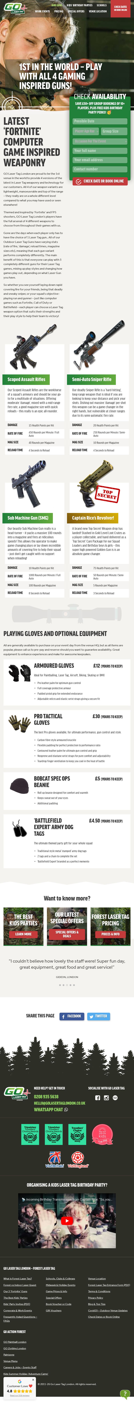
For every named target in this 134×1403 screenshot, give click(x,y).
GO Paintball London (14, 1342)
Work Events (42, 11)
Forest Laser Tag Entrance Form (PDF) (109, 1285)
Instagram (106, 1097)
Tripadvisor (115, 1097)
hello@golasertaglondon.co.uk (59, 1103)
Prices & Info (111, 934)
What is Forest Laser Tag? (17, 1278)
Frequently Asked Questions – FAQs (20, 1318)
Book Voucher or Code (58, 1304)
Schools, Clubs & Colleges (60, 1278)
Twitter (101, 1016)
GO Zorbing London (14, 1348)
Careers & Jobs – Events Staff (19, 1367)
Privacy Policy (95, 1297)
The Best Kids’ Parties (15, 1297)
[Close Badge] (33, 1380)
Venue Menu (10, 1361)
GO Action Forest (14, 1332)
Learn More (23, 934)
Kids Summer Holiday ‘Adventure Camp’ (25, 1373)
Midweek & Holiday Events (60, 1285)
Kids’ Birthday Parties (79, 5)
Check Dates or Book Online (104, 1316)
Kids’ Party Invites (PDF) (16, 1304)
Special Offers (76, 11)
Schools (102, 5)
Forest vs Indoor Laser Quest (19, 1285)
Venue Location (98, 11)
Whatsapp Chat (48, 1110)
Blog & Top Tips (96, 1304)
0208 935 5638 (46, 1097)
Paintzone (8, 1354)
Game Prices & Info (56, 1291)
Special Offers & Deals (66, 934)
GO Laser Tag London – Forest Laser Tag (29, 1269)
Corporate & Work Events (17, 1310)
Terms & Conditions (99, 1291)
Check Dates (120, 9)
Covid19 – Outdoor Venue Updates (108, 1310)
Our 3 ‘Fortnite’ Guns (15, 1291)
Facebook (74, 1016)
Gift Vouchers (53, 1310)
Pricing (58, 11)
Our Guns (57, 5)
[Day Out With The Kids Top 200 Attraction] (102, 1145)
